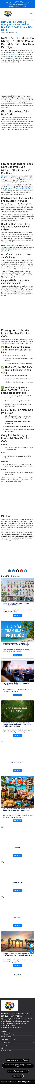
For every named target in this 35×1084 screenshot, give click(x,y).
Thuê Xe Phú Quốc (7, 1034)
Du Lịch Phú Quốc (7, 1042)
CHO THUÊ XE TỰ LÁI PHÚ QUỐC (17, 1060)
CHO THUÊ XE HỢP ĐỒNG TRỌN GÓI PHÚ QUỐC (18, 1065)
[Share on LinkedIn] (25, 570)
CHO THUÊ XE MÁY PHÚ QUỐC (17, 1071)
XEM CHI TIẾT (17, 615)
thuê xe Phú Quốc (11, 104)
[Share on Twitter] (13, 570)
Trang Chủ (5, 1031)
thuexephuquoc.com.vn (15, 1027)
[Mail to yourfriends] (17, 570)
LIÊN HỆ (3, 1048)
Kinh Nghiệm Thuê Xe (8, 1040)
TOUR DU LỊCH (17, 1076)
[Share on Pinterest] (21, 570)
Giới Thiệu (4, 1045)
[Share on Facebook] (9, 570)
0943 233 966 (11, 1025)
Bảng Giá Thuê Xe (7, 1037)
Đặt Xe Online (6, 1051)
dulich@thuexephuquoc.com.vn (16, 1023)
